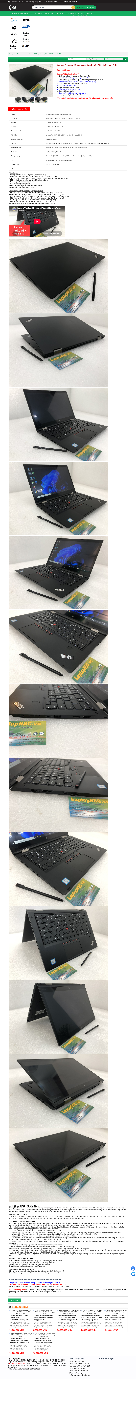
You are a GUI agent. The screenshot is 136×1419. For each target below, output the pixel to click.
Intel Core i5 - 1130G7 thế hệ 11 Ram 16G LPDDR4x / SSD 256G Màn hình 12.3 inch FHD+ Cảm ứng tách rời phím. (43, 1348)
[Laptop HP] (14, 28)
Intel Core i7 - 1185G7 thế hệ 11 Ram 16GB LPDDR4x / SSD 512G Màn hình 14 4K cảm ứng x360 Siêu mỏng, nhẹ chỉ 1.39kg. (91, 1325)
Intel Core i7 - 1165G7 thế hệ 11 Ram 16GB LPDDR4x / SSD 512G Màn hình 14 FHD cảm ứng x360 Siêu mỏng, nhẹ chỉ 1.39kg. (67, 1325)
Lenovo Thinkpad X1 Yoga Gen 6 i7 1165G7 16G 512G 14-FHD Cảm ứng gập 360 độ (68, 1318)
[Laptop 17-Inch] (26, 41)
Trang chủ (12, 54)
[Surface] (14, 20)
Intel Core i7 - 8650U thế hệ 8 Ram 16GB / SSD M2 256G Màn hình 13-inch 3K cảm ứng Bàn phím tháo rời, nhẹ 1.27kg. (114, 1325)
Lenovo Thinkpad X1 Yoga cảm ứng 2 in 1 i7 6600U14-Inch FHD (42, 54)
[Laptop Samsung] (26, 27)
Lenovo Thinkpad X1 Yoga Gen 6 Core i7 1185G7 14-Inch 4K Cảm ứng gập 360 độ (91, 1318)
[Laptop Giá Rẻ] (14, 47)
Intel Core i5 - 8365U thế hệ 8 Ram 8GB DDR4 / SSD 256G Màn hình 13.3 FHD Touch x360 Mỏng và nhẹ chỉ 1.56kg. (43, 1325)
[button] (51, 65)
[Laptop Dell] (26, 20)
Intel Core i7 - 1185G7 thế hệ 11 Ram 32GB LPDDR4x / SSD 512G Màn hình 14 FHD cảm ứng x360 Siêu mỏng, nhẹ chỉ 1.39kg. (20, 1325)
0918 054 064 (89, 7)
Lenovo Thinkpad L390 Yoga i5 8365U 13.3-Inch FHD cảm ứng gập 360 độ (43, 1318)
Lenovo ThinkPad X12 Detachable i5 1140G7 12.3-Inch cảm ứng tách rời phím (19, 1341)
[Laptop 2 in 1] (26, 34)
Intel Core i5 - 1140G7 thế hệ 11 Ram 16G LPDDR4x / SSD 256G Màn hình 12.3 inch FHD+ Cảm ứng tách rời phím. (19, 1348)
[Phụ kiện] (26, 47)
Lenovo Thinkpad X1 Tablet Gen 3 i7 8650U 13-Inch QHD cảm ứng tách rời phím (115, 1318)
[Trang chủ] (9, 14)
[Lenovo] (14, 34)
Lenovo (19, 54)
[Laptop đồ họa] (14, 41)
